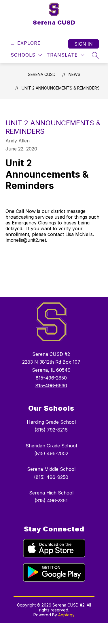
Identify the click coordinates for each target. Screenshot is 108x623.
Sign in (83, 44)
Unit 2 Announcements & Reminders (61, 87)
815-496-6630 (51, 385)
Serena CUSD (42, 74)
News (74, 74)
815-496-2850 (51, 378)
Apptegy (66, 614)
